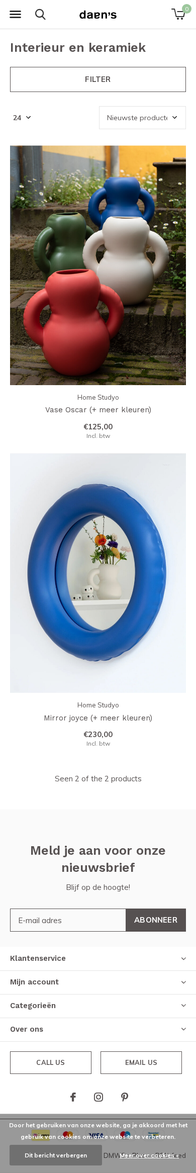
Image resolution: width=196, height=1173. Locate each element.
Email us (141, 1062)
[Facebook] (73, 1097)
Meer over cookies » (149, 1155)
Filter (98, 79)
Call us (50, 1062)
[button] (15, 14)
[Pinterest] (124, 1097)
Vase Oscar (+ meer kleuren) (98, 409)
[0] (178, 14)
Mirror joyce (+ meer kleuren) (98, 718)
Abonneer (155, 920)
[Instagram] (98, 1097)
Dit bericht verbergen (56, 1155)
